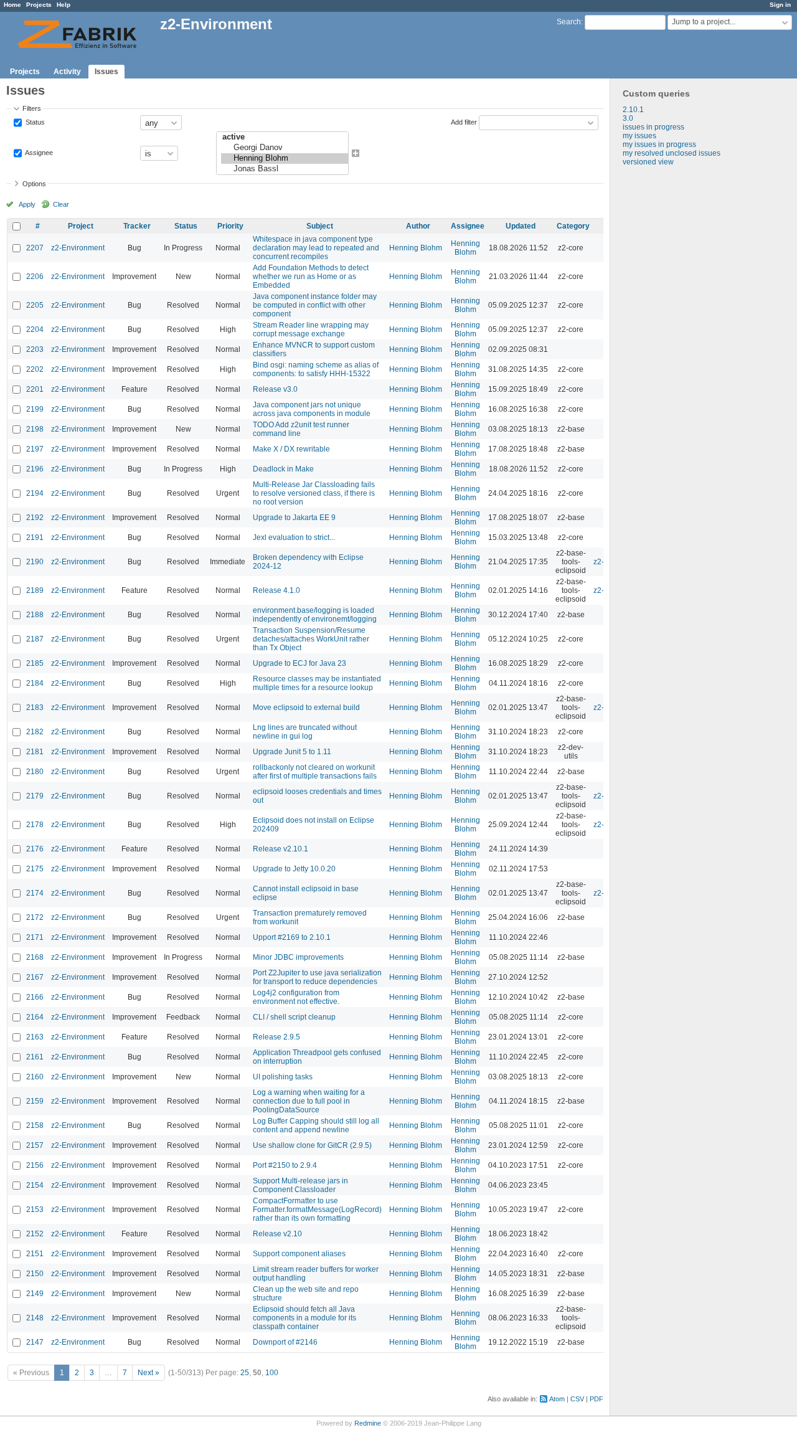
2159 (35, 1101)
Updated (520, 226)
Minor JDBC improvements (298, 957)
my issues (639, 135)
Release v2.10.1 (280, 849)
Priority (230, 226)
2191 (35, 537)
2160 (35, 1076)
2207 (35, 248)
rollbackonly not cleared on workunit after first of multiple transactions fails (315, 771)
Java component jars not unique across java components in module (311, 409)
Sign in (780, 4)
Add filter (464, 122)
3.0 (628, 118)
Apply (27, 204)
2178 (35, 824)
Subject (319, 226)
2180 (35, 771)
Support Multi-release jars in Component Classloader (300, 1185)
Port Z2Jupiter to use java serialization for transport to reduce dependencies (317, 977)
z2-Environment (78, 248)
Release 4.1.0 (276, 590)
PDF (596, 1399)
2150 (35, 1273)
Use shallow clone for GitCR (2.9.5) (312, 1145)
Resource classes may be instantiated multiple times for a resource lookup (317, 683)
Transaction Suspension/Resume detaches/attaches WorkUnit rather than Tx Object (311, 639)
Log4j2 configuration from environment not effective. (296, 997)
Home (12, 4)
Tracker (137, 226)
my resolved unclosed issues (671, 153)
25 (244, 1372)
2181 (35, 751)
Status (34, 122)
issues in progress (653, 127)
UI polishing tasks (283, 1076)
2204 (35, 329)
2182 (35, 731)
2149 (35, 1293)
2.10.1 (633, 109)
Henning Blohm (415, 248)
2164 (35, 1017)
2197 (35, 449)
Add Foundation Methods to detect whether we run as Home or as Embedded (311, 276)
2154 (35, 1185)
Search (569, 21)
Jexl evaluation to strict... (294, 537)
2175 (35, 868)
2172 (35, 917)
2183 (35, 707)
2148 (35, 1318)
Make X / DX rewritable (291, 449)
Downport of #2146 (285, 1342)
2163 (35, 1037)
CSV (577, 1399)
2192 (35, 517)
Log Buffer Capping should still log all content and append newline (316, 1125)
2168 (35, 957)
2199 (35, 409)
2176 (35, 849)
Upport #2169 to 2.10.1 (292, 937)
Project (80, 226)
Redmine (367, 1423)
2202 (35, 369)
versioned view (648, 162)
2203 (35, 349)
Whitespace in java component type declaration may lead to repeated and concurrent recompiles (316, 248)
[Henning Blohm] (284, 158)
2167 (35, 977)
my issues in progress (659, 144)
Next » (148, 1372)
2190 (35, 561)
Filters (31, 108)
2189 (35, 590)
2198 (35, 429)
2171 (35, 937)
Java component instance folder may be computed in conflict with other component (315, 305)
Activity (67, 71)
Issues (106, 71)
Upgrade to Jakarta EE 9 (294, 517)
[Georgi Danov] (284, 148)
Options (34, 183)
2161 (35, 1057)
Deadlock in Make (283, 469)
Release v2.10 (277, 1233)
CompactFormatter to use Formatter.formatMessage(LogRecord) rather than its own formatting (317, 1209)
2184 (35, 683)
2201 (35, 389)
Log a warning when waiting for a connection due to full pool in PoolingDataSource (309, 1101)
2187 (35, 639)
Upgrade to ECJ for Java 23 (299, 663)
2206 (35, 276)
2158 (35, 1125)
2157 (35, 1145)
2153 (35, 1209)
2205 (35, 305)
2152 (35, 1233)
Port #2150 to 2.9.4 (285, 1165)
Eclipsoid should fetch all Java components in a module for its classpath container (304, 1318)
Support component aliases (299, 1253)
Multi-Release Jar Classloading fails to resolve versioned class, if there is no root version (314, 493)
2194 (35, 493)
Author (418, 226)
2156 (35, 1165)
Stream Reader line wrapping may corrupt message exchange (311, 329)
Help (63, 4)
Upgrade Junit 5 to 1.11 (292, 751)
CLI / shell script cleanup (294, 1017)
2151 (35, 1253)
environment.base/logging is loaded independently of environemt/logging (315, 614)
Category (573, 226)
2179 (35, 796)
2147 (35, 1342)
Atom (557, 1399)
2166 (35, 997)
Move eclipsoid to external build (306, 707)
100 (271, 1372)
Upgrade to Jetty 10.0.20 (294, 868)
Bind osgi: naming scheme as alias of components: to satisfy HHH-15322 (316, 369)
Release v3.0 (275, 389)
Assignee (38, 152)
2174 (35, 893)
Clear (61, 204)
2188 (35, 614)
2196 (35, 469)
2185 (35, 663)
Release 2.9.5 (276, 1037)
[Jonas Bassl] (284, 169)
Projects (39, 4)
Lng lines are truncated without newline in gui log (305, 732)
